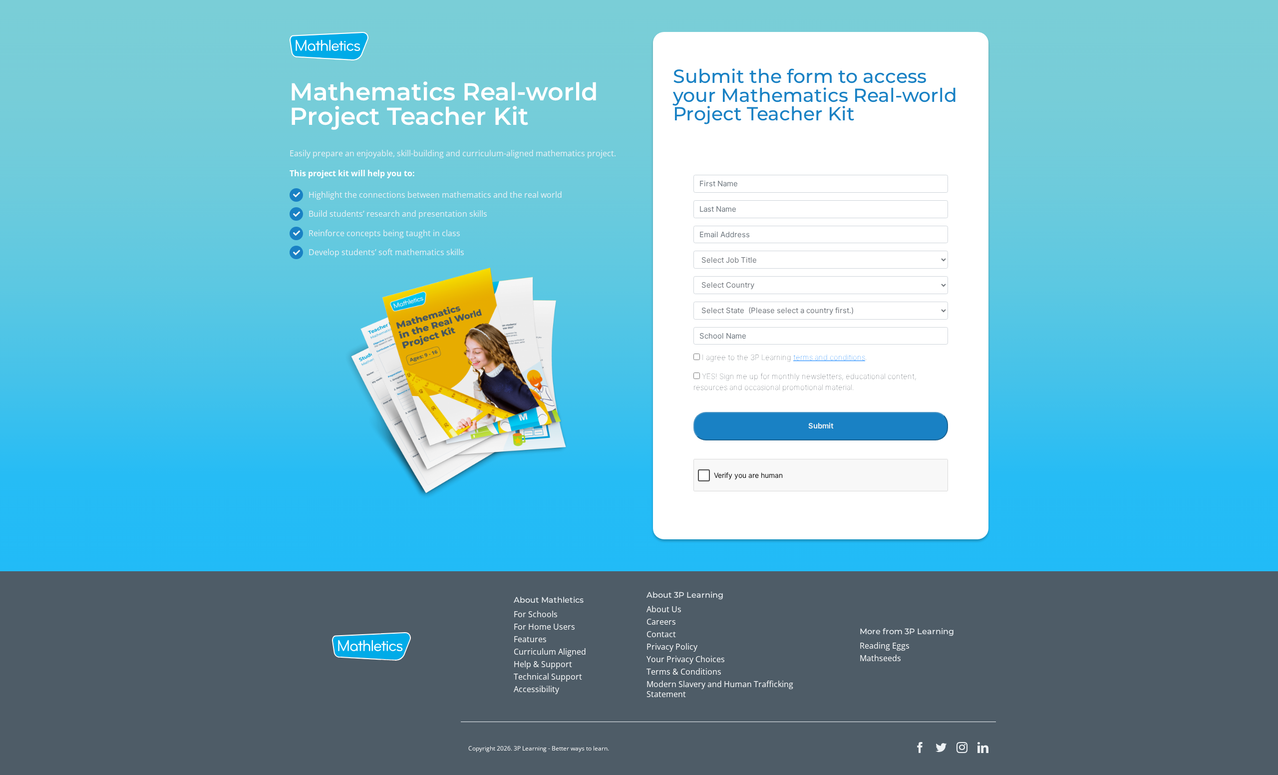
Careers (661, 622)
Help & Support (543, 664)
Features (530, 639)
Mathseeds (880, 658)
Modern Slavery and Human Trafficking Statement (719, 689)
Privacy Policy (671, 647)
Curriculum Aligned (550, 652)
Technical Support (548, 677)
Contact (661, 634)
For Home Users (544, 627)
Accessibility (536, 689)
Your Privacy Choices (685, 659)
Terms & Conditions (683, 672)
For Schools (536, 614)
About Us (663, 609)
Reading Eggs (885, 646)
